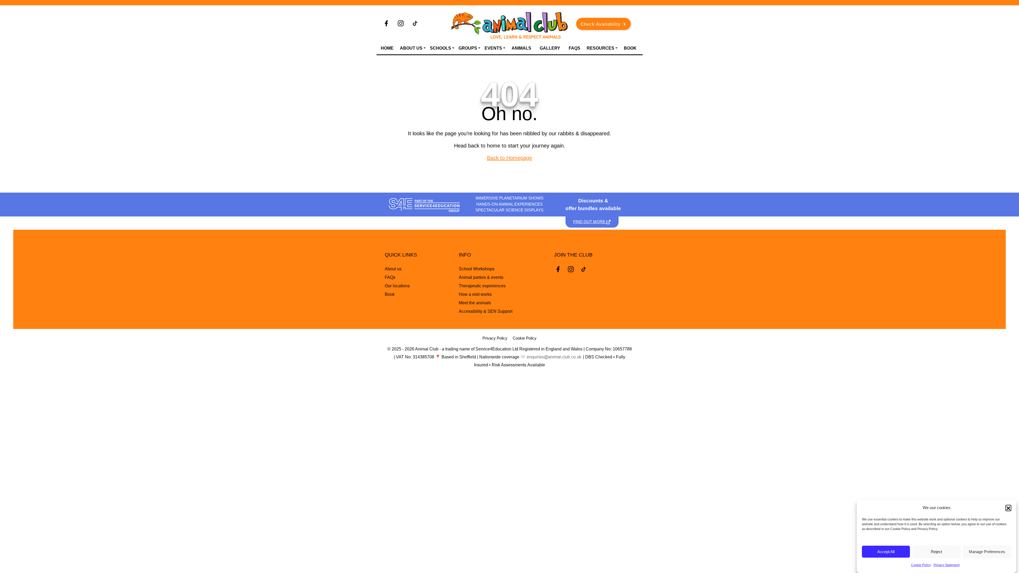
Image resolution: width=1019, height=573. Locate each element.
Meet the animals (475, 303)
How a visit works (475, 294)
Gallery (550, 48)
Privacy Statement (947, 565)
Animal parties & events (481, 277)
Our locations (397, 286)
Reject (936, 551)
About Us (411, 48)
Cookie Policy (921, 565)
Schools (440, 48)
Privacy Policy (494, 338)
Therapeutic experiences (482, 286)
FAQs (574, 48)
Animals (521, 48)
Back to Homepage (509, 158)
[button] (1008, 507)
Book (630, 48)
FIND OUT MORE (589, 221)
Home (387, 48)
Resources (600, 48)
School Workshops (476, 269)
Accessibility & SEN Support (485, 311)
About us (393, 269)
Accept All (886, 551)
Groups (468, 48)
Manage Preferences (987, 551)
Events (493, 48)
